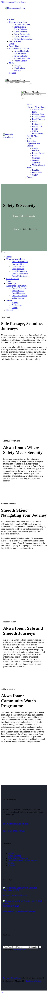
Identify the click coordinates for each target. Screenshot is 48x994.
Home (16, 229)
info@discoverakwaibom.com (15, 824)
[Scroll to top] (2, 992)
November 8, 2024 (11, 906)
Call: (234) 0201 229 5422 (14, 831)
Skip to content (7, 2)
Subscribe (33, 947)
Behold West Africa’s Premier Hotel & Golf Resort (19, 911)
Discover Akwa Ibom (12, 978)
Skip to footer (20, 2)
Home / (16, 216)
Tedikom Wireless (33, 981)
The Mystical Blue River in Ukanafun (15, 895)
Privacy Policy (19, 950)
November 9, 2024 (11, 890)
